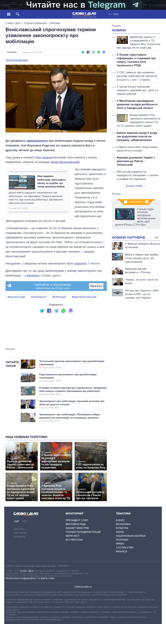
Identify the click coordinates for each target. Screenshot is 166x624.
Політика (54, 23)
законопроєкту (37, 140)
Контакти (20, 533)
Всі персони (74, 539)
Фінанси (121, 551)
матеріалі (33, 275)
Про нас (19, 529)
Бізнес (120, 520)
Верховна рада (16, 297)
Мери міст (72, 535)
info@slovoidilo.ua (83, 586)
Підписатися (96, 286)
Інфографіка (136, 202)
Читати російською (17, 60)
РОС (116, 14)
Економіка (123, 524)
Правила (19, 536)
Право (120, 543)
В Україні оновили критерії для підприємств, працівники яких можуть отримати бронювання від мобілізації (73, 390)
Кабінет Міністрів (77, 528)
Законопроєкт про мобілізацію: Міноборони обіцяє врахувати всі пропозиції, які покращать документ (69, 417)
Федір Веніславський (65, 162)
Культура (122, 528)
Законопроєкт (39, 297)
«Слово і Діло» (27, 571)
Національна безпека (131, 535)
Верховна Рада (76, 524)
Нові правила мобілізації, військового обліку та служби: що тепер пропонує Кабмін (51, 181)
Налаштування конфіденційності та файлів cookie (30, 578)
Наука (120, 532)
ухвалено (80, 263)
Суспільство (125, 547)
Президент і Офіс (77, 520)
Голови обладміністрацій (83, 532)
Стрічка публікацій (35, 23)
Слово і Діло (13, 23)
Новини (119, 30)
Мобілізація (59, 297)
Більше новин (134, 185)
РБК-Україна (44, 157)
